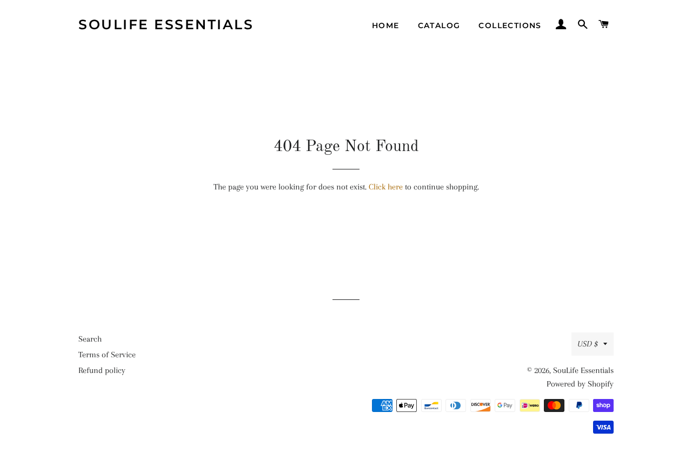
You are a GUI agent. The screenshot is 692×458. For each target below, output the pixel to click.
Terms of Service (107, 354)
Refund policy (101, 370)
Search (90, 339)
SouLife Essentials (166, 24)
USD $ (587, 344)
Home (386, 25)
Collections (509, 25)
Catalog (439, 25)
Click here (386, 187)
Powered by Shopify (580, 384)
